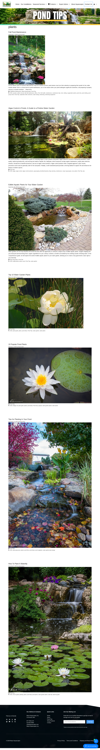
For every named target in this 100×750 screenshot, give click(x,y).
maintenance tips (56, 93)
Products (53, 4)
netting (65, 93)
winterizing (42, 94)
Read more (29, 89)
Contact (49, 722)
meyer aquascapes (67, 171)
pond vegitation (38, 550)
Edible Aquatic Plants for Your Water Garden (25, 185)
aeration (15, 93)
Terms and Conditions (72, 740)
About (48, 717)
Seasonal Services (39, 4)
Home (17, 4)
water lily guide (56, 694)
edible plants (16, 261)
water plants (42, 330)
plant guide (15, 330)
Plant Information (14, 259)
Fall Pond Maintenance (17, 32)
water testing (36, 94)
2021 (11, 550)
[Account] (95, 4)
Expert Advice (63, 4)
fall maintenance (30, 93)
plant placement (16, 550)
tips (84, 171)
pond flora (26, 550)
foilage (14, 405)
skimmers (30, 94)
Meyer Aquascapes (26, 91)
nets (62, 93)
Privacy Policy (61, 740)
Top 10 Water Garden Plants (19, 275)
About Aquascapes (77, 4)
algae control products (28, 171)
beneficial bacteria (44, 171)
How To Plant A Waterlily (17, 564)
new (73, 171)
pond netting (85, 93)
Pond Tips (33, 91)
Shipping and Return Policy (87, 740)
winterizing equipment (50, 94)
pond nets (79, 93)
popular (40, 405)
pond (24, 261)
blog (50, 171)
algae (14, 171)
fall (25, 93)
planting (21, 694)
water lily (50, 694)
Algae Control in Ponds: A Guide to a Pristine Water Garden (31, 108)
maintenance (49, 93)
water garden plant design (49, 550)
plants (74, 93)
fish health (43, 93)
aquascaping (37, 171)
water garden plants (47, 405)
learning (53, 171)
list (17, 405)
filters (36, 93)
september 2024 (23, 94)
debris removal (20, 93)
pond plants (35, 694)
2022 (11, 330)
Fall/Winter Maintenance (15, 91)
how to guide (16, 694)
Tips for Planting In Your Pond (19, 419)
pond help (29, 694)
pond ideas (24, 330)
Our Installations (26, 4)
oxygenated (70, 93)
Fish (39, 93)
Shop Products (51, 721)
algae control (19, 171)
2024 (11, 93)
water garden (34, 261)
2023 (11, 171)
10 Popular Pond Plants (17, 344)
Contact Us (88, 4)
